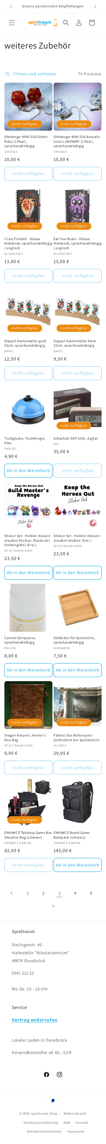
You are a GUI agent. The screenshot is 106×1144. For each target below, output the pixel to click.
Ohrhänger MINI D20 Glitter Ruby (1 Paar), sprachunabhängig (26, 141)
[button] (11, 22)
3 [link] (59, 893)
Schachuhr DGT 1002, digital (76, 438)
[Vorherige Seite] (11, 893)
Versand (81, 1122)
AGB (67, 1122)
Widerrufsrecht (75, 1113)
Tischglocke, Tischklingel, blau (25, 440)
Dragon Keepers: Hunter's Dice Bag (25, 737)
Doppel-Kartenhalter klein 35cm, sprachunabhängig (75, 343)
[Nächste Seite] (53, 905)
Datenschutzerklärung (41, 1122)
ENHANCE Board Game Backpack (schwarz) (72, 834)
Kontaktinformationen (44, 1131)
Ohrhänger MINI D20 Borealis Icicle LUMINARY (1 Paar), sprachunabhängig (77, 141)
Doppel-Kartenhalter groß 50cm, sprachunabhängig (25, 343)
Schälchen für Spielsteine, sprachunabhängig (74, 640)
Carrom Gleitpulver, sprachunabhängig (20, 640)
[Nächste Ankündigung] (95, 6)
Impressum (76, 1131)
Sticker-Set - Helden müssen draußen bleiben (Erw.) (77, 538)
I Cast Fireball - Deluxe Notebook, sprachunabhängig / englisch (28, 243)
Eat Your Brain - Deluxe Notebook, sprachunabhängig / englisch (78, 243)
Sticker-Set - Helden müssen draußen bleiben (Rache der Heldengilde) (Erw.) (27, 540)
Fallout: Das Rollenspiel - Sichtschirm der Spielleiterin (77, 737)
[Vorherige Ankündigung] (10, 6)
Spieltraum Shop (44, 1113)
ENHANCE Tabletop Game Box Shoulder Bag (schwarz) (28, 834)
